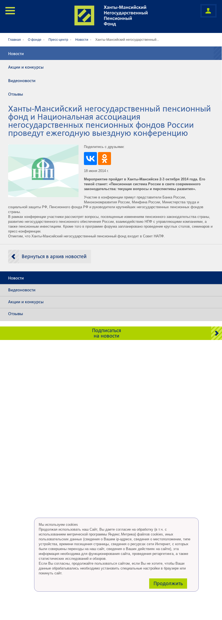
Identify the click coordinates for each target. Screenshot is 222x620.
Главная (14, 40)
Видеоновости (21, 80)
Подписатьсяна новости (106, 333)
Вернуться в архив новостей (54, 256)
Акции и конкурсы (26, 67)
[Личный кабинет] (208, 11)
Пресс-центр (58, 40)
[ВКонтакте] (90, 158)
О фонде (34, 40)
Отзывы (15, 94)
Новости (81, 40)
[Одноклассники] (104, 158)
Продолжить (168, 583)
